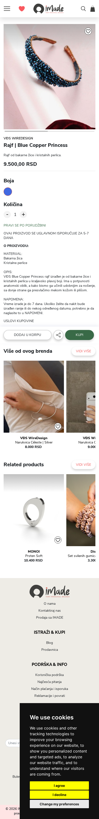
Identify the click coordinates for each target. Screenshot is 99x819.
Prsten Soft (34, 556)
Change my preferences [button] (59, 804)
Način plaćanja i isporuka (49, 689)
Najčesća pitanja (49, 682)
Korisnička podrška (49, 675)
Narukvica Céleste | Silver (34, 442)
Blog (49, 642)
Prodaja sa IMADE (49, 617)
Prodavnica (49, 649)
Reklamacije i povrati (49, 695)
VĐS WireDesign (18, 138)
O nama (50, 603)
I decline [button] (59, 795)
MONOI (34, 552)
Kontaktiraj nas (49, 610)
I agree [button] (59, 785)
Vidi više (83, 351)
